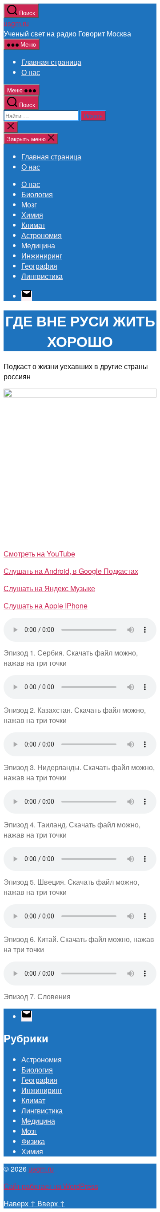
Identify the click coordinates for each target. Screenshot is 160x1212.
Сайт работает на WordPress (51, 1186)
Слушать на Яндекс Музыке (49, 588)
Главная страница (51, 62)
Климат (33, 225)
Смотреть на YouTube (39, 553)
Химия (32, 215)
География (39, 266)
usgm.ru (16, 23)
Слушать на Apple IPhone (46, 605)
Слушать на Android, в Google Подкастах (71, 571)
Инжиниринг (41, 255)
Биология (37, 194)
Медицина (38, 245)
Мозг (29, 204)
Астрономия (41, 235)
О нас (30, 72)
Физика (33, 1141)
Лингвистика (42, 276)
